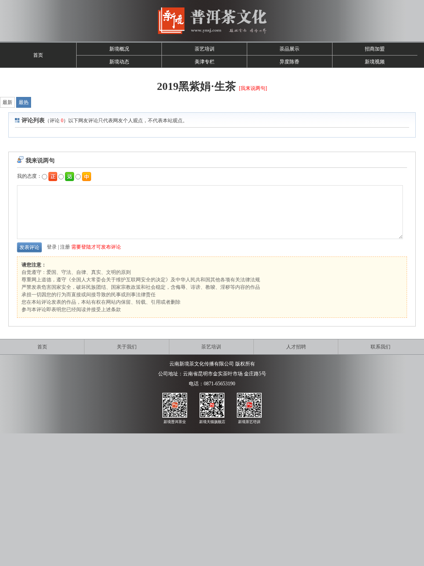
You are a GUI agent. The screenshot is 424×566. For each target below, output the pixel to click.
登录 (52, 247)
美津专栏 (204, 62)
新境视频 (375, 62)
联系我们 (380, 347)
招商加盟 (375, 49)
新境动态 (119, 62)
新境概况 (119, 49)
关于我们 (127, 347)
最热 (24, 102)
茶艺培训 (204, 49)
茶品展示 (289, 49)
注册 (65, 247)
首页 (38, 55)
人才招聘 (296, 347)
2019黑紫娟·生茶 (196, 86)
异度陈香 (289, 62)
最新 (7, 102)
